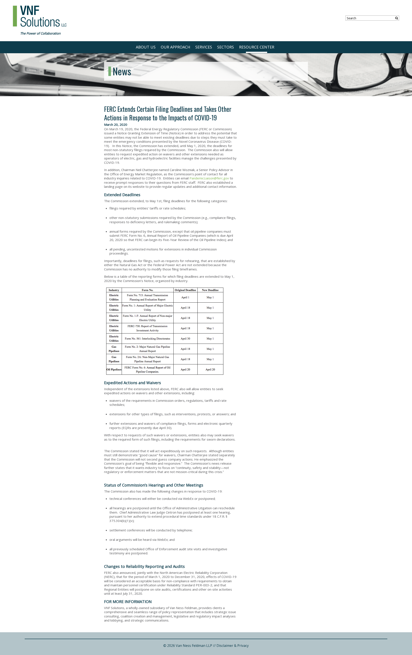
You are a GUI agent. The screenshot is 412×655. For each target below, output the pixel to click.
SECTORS (225, 47)
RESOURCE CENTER (256, 47)
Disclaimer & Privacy (233, 645)
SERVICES (203, 47)
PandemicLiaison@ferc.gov (209, 178)
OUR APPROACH (175, 47)
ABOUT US (146, 47)
